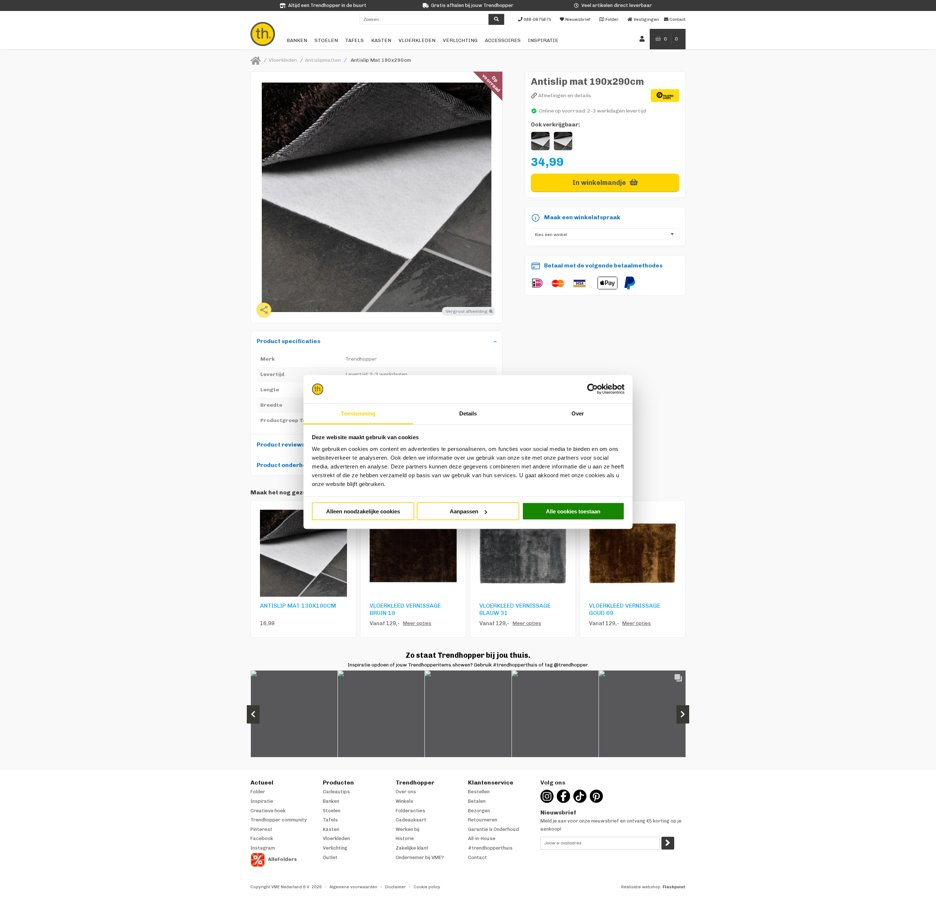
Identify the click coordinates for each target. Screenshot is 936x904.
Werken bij (407, 829)
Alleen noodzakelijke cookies (363, 511)
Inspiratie (543, 40)
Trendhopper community (278, 820)
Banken (297, 40)
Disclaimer (395, 887)
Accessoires (503, 40)
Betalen (477, 801)
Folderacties (410, 810)
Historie (405, 838)
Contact (477, 857)
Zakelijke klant (412, 848)
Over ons (406, 791)
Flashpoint (674, 887)
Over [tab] (577, 413)
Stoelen (326, 40)
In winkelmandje (599, 183)
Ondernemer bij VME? (420, 857)
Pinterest (261, 829)
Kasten (381, 40)
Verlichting (460, 40)
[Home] (255, 60)
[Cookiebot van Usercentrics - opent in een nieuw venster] (592, 389)
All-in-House (481, 838)
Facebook (261, 838)
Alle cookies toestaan (573, 511)
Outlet (330, 857)
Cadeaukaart (411, 820)
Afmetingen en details (564, 95)
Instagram (262, 848)
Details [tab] (468, 413)
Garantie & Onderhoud (493, 829)
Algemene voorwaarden (353, 887)
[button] (294, 714)
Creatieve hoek (268, 810)
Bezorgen (479, 810)
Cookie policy (427, 887)
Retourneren (482, 820)
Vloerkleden (417, 40)
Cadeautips (336, 791)
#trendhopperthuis (490, 848)
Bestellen (479, 791)
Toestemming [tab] (358, 413)
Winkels (404, 801)
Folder (257, 791)
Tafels (354, 40)
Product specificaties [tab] (288, 341)
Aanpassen (464, 511)
